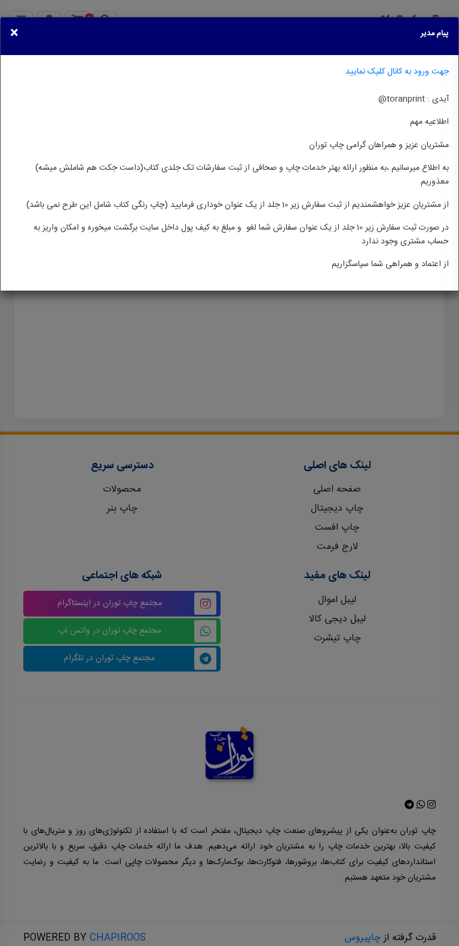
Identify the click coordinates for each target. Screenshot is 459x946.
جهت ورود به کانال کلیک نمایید (397, 71)
